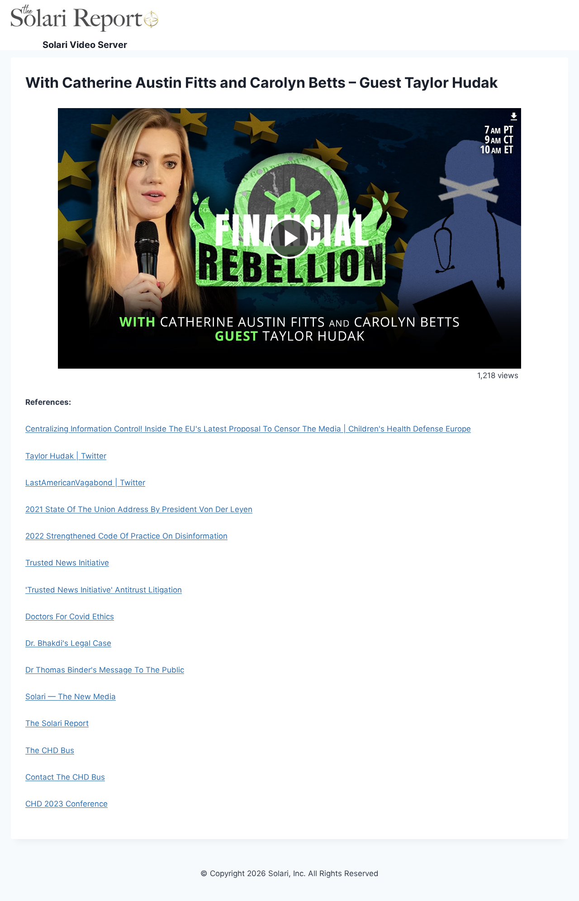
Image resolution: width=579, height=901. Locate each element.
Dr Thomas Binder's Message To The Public (104, 669)
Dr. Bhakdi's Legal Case (68, 643)
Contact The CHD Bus (65, 777)
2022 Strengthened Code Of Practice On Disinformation (126, 536)
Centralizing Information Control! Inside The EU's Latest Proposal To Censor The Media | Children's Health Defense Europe (248, 428)
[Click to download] (514, 115)
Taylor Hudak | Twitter (65, 455)
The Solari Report (57, 723)
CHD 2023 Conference (66, 803)
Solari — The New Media (70, 696)
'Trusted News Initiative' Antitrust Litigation (103, 589)
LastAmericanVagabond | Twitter (85, 482)
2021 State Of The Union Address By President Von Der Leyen (138, 509)
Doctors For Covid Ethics (69, 616)
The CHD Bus (49, 750)
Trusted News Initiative (67, 562)
